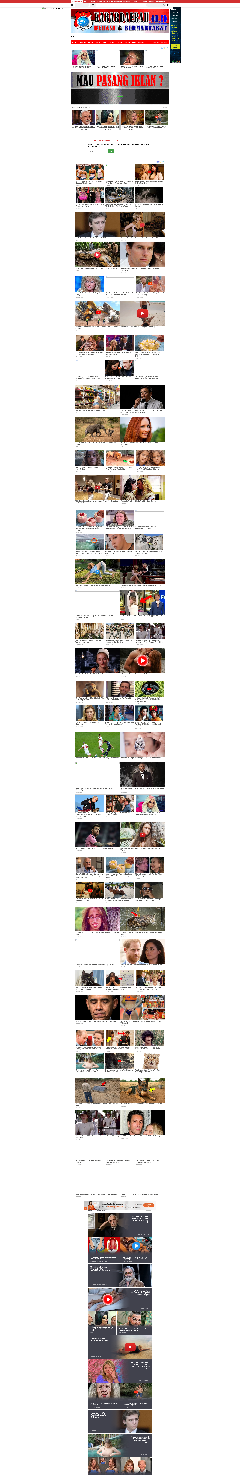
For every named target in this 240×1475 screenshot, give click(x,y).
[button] (164, 4)
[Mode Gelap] (168, 5)
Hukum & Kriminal (130, 42)
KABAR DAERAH (79, 36)
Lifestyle (164, 42)
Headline (75, 42)
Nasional (83, 42)
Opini (148, 42)
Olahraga (141, 42)
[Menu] (72, 5)
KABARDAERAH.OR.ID (82, 5)
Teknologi (156, 42)
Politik (120, 42)
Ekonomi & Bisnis (101, 42)
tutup (68, 8)
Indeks (93, 5)
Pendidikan (112, 42)
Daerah (90, 42)
